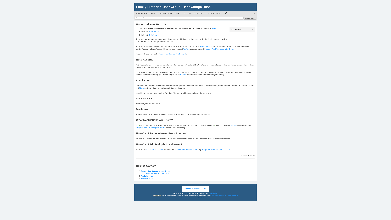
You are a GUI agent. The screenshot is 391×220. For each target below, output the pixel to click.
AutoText (186, 49)
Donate (218, 13)
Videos (152, 13)
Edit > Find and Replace (155, 150)
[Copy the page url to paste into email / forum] (226, 13)
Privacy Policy (213, 193)
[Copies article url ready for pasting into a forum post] (226, 13)
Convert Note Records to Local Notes (155, 171)
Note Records (154, 31)
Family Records (147, 176)
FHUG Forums (186, 13)
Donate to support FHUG (195, 189)
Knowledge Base (141, 13)
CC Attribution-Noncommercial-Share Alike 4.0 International (224, 195)
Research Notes (147, 178)
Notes (214, 28)
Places (141, 88)
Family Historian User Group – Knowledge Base (173, 7)
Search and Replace (184, 150)
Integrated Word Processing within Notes (219, 49)
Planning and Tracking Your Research (172, 54)
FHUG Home (198, 13)
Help (253, 13)
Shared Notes (205, 46)
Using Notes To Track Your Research (155, 173)
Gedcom (183, 75)
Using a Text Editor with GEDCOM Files (216, 150)
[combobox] (189, 18)
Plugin (194, 150)
